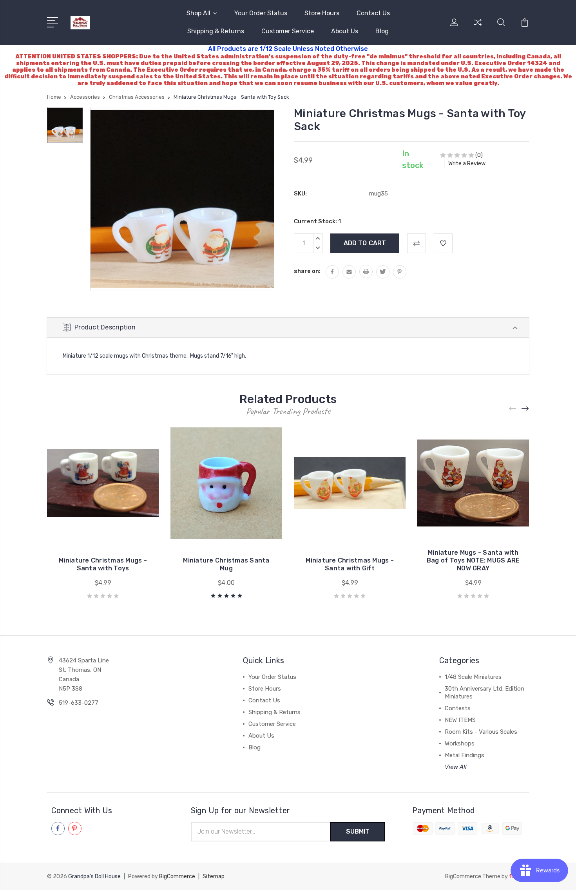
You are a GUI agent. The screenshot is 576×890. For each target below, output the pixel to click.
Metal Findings (464, 755)
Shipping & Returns (215, 31)
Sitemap (214, 876)
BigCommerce (177, 876)
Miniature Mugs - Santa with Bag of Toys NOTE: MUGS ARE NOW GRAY (473, 560)
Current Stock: (317, 221)
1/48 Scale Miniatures (473, 676)
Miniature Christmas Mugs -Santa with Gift (350, 564)
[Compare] (477, 27)
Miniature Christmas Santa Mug (226, 564)
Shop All (198, 13)
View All (456, 767)
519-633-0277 (78, 702)
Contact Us (373, 13)
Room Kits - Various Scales (481, 731)
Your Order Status (260, 13)
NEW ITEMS (460, 720)
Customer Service (287, 31)
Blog (382, 31)
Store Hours (321, 13)
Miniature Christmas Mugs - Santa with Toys (103, 564)
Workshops (460, 743)
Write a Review (466, 163)
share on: (307, 271)
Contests (458, 708)
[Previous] (513, 409)
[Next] (525, 409)
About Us (344, 31)
